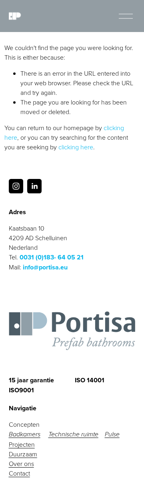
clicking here (75, 147)
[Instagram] (16, 186)
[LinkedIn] (34, 186)
